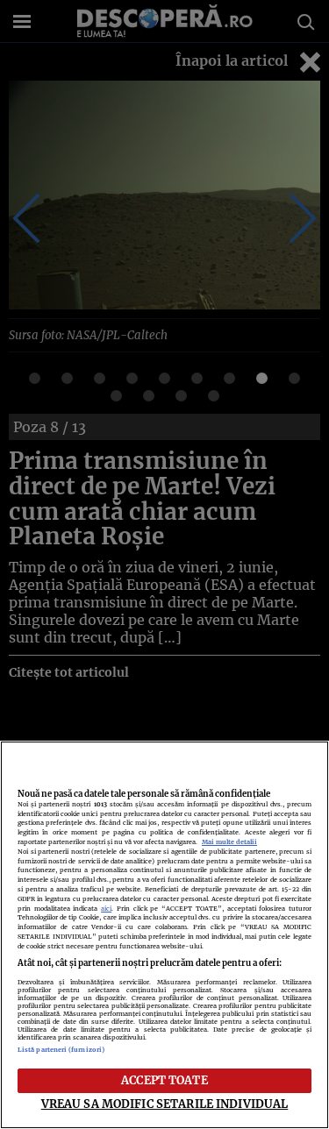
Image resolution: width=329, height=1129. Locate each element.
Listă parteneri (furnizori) (61, 1050)
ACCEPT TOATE (164, 1080)
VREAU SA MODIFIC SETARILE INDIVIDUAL (165, 1104)
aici (106, 908)
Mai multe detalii (229, 842)
